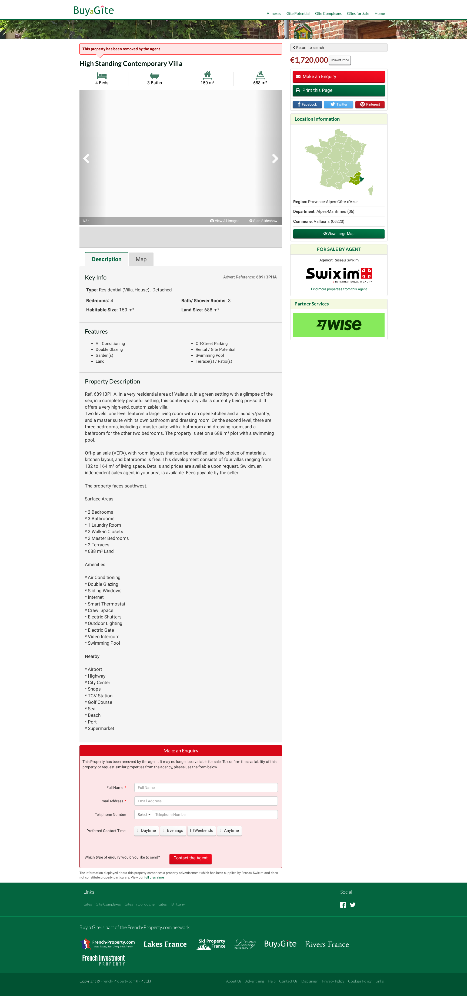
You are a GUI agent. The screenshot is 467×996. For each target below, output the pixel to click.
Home (380, 13)
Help (271, 981)
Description (107, 259)
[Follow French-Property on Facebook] (343, 904)
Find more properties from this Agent (339, 289)
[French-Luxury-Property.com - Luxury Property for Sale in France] (247, 941)
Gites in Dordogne (140, 904)
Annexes (274, 13)
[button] (92, 157)
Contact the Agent (191, 857)
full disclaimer (154, 877)
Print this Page (316, 90)
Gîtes (88, 904)
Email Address (111, 801)
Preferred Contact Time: (106, 831)
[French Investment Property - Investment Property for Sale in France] (106, 957)
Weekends (203, 830)
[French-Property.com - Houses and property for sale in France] (110, 941)
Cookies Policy (360, 981)
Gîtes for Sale (358, 13)
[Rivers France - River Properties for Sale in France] (330, 941)
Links (379, 981)
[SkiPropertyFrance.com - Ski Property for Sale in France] (213, 941)
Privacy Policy (333, 981)
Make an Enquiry (319, 76)
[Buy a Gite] (92, 11)
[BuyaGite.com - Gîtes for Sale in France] (283, 941)
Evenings (175, 830)
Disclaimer (309, 981)
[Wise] (339, 325)
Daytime (148, 830)
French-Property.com (118, 981)
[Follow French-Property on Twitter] (353, 904)
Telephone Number (110, 814)
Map (141, 259)
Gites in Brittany (171, 904)
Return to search (309, 47)
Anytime (231, 830)
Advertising (254, 981)
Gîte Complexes (328, 13)
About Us (234, 981)
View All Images (226, 221)
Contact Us (288, 981)
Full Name (114, 787)
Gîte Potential (298, 13)
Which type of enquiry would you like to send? (122, 857)
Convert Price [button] (340, 60)
